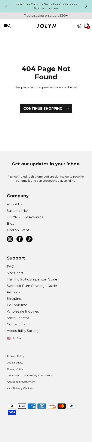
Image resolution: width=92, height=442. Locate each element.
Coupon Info (17, 305)
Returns (13, 292)
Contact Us (16, 324)
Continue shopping (42, 109)
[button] (87, 31)
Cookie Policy (15, 369)
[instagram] (10, 240)
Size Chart (15, 273)
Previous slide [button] (5, 6)
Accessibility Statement (21, 381)
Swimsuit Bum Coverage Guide (32, 286)
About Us (14, 204)
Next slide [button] (86, 6)
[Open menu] (21, 25)
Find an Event (18, 230)
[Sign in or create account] (79, 26)
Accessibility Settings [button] (23, 331)
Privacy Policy (15, 356)
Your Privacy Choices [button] (20, 388)
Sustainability (17, 211)
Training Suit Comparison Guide (32, 279)
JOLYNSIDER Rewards (25, 217)
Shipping (14, 299)
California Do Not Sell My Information (30, 375)
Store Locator (18, 318)
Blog (11, 223)
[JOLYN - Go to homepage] (46, 26)
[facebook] (19, 240)
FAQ (10, 266)
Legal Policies (15, 362)
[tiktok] (29, 240)
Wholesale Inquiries (23, 311)
